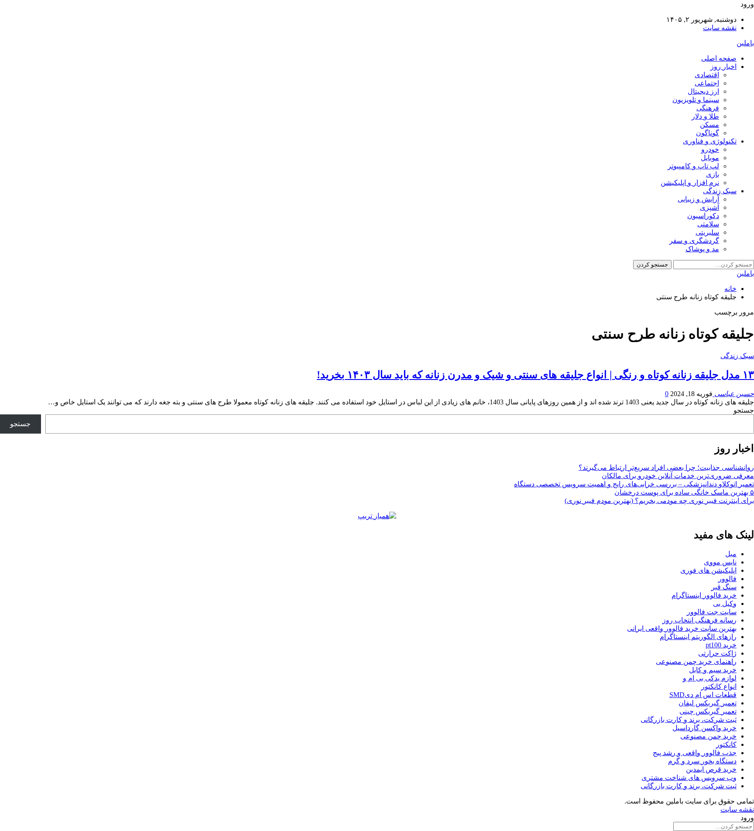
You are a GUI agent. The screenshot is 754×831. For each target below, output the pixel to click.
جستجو (743, 410)
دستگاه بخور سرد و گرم (702, 761)
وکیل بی (725, 603)
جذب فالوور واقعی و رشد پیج (695, 752)
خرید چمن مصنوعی (708, 736)
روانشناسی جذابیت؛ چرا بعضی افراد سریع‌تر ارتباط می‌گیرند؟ (666, 467)
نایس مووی (720, 562)
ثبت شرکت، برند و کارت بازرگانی (689, 719)
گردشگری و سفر (694, 240)
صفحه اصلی (719, 58)
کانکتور (726, 744)
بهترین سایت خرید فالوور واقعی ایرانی (682, 628)
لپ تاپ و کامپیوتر (693, 166)
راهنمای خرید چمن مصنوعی (696, 661)
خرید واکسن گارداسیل (704, 728)
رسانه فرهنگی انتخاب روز (699, 620)
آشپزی (709, 207)
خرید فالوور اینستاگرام (704, 595)
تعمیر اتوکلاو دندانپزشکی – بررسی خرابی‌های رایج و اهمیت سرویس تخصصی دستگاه (634, 484)
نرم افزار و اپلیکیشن (690, 182)
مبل (731, 553)
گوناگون (707, 133)
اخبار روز (723, 66)
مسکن (709, 124)
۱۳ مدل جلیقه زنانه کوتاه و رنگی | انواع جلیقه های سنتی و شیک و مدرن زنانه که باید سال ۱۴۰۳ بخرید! (535, 374)
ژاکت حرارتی (717, 653)
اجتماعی (707, 83)
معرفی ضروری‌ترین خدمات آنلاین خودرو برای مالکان (678, 475)
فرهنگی (707, 108)
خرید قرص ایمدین (711, 769)
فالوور (727, 578)
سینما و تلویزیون (695, 99)
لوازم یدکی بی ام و (710, 678)
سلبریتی (707, 232)
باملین (745, 43)
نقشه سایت (720, 27)
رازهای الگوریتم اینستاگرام (698, 636)
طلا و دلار (705, 116)
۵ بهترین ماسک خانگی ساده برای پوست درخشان (684, 492)
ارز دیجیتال (703, 91)
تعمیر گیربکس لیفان (708, 703)
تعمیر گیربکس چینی (708, 711)
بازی (712, 174)
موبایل (710, 157)
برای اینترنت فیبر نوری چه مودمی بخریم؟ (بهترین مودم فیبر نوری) (659, 500)
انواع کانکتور (719, 686)
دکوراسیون (703, 215)
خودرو (710, 149)
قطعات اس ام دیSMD (703, 694)
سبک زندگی (720, 191)
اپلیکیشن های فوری (708, 570)
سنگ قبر (724, 587)
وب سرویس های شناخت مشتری (689, 777)
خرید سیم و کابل (713, 670)
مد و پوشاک (702, 249)
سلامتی (708, 224)
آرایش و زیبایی (698, 199)
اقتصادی (707, 75)
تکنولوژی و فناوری (710, 141)
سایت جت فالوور (712, 612)
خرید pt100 (721, 645)
